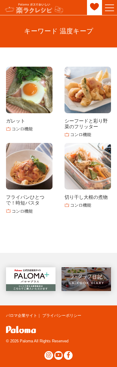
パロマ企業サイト (21, 315)
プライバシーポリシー (61, 315)
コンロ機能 (22, 128)
